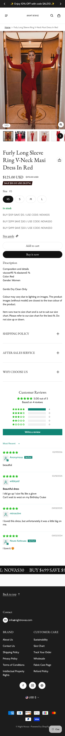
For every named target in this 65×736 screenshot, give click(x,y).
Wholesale (39, 658)
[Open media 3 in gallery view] (32, 136)
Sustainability (41, 639)
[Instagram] (32, 685)
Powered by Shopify (40, 726)
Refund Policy (41, 671)
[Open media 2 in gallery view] (20, 136)
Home (7, 27)
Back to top (9, 594)
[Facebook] (23, 685)
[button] (51, 15)
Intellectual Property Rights (13, 673)
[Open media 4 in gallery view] (44, 136)
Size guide (8, 236)
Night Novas (23, 726)
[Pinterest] (41, 685)
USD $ (32, 697)
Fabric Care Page (42, 664)
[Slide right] (60, 4)
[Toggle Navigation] (6, 15)
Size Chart (39, 645)
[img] (10, 452)
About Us (8, 639)
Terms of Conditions (13, 664)
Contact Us (9, 645)
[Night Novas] (32, 15)
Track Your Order (42, 652)
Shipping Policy (11, 652)
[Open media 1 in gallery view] (8, 136)
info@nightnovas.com (20, 620)
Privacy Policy (10, 658)
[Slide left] (4, 4)
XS (8, 199)
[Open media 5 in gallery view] (56, 136)
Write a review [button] (32, 432)
